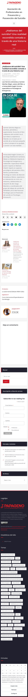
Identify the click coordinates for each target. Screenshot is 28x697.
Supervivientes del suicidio (8, 632)
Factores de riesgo (16, 593)
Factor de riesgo (5, 593)
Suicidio (10, 625)
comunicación (16, 561)
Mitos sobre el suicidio (7, 611)
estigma (11, 590)
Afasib (17, 558)
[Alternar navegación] (14, 23)
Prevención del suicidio (7, 618)
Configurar (14, 693)
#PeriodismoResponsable (8, 554)
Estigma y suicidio (20, 590)
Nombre (7, 413)
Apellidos (7, 420)
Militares (18, 607)
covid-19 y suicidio (6, 565)
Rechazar (14, 689)
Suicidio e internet (19, 625)
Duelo (14, 73)
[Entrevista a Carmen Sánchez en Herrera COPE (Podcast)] (7, 266)
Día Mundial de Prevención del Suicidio (11, 575)
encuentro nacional (6, 586)
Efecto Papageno (6, 583)
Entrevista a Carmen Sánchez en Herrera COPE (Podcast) (6, 272)
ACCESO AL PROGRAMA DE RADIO (10, 211)
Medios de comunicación (8, 75)
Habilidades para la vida (16, 604)
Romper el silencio (6, 621)
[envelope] (16, 217)
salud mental (16, 621)
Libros (18, 73)
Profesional (14, 427)
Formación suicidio (14, 597)
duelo (12, 568)
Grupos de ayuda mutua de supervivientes (12, 600)
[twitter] (7, 217)
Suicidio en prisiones (6, 628)
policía (17, 614)
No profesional (15, 430)
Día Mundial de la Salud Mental (9, 572)
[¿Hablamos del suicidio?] (7, 243)
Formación (4, 597)
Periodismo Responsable (7, 614)
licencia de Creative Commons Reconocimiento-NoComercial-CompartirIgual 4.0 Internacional (13, 528)
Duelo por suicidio (21, 568)
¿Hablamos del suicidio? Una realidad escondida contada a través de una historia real (15, 50)
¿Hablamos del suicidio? (6, 247)
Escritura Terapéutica (19, 586)
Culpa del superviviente (18, 565)
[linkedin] (11, 217)
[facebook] (3, 217)
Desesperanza (5, 568)
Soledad (4, 625)
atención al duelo (6, 561)
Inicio (14, 48)
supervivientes (17, 628)
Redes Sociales (19, 618)
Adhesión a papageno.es (7, 558)
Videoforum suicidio (6, 639)
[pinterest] (20, 217)
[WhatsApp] (24, 217)
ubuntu (21, 635)
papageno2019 (7, 73)
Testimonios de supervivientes (9, 76)
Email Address (9, 405)
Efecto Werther (16, 583)
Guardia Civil (5, 604)
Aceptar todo (14, 686)
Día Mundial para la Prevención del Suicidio (12, 579)
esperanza (4, 590)
